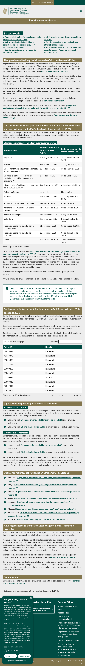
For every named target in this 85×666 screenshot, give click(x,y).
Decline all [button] (24, 656)
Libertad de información (68, 640)
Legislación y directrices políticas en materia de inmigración (68, 634)
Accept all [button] (10, 656)
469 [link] (76, 395)
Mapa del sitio (64, 655)
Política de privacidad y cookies (68, 607)
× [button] (31, 598)
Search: (54, 341)
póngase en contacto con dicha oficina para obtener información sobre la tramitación (39, 106)
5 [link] (66, 395)
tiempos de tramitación (54, 100)
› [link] (80, 395)
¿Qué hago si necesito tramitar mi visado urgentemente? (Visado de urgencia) (62, 48)
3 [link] (59, 395)
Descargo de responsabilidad (65, 617)
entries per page (17, 341)
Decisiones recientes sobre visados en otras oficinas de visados (61, 43)
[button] (43, 347)
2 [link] (55, 395)
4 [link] (63, 395)
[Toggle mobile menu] (81, 11)
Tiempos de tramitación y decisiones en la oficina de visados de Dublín (22, 38)
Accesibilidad (63, 613)
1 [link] (52, 395)
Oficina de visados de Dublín (33, 427)
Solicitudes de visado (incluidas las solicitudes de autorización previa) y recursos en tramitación (19, 44)
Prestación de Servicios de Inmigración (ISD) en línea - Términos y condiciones (69, 625)
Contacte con (51, 52)
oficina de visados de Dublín (53, 71)
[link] (45, 498)
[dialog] (17, 630)
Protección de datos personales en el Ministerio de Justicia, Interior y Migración (67, 648)
